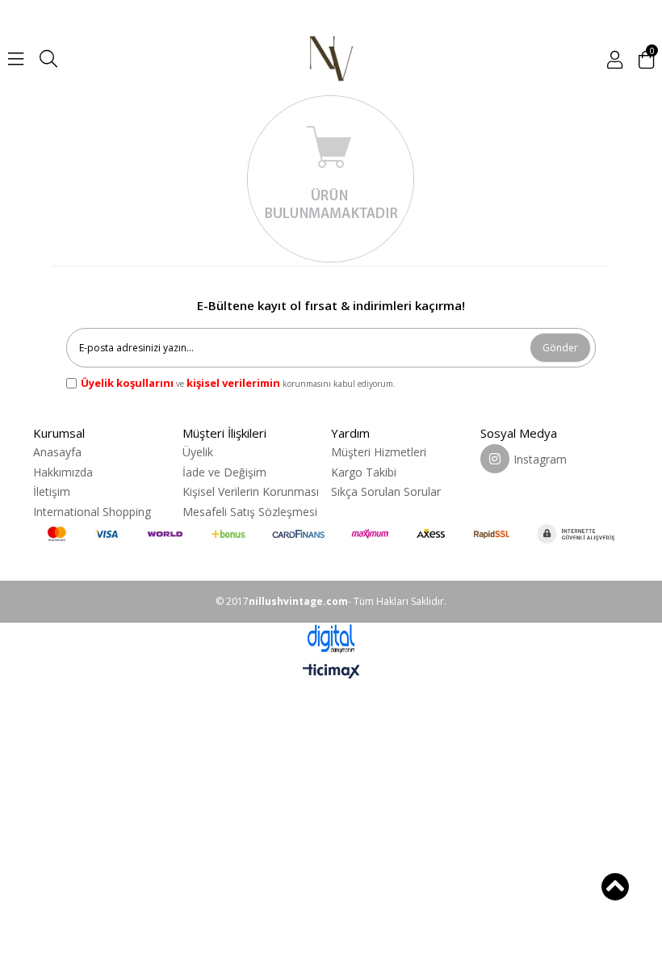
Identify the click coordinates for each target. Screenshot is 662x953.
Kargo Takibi (363, 472)
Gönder (560, 348)
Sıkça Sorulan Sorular (386, 491)
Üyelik (197, 452)
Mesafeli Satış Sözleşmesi (249, 511)
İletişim (51, 491)
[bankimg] (331, 533)
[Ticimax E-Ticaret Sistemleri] (331, 672)
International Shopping (92, 511)
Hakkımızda (63, 472)
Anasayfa (57, 452)
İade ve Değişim (224, 472)
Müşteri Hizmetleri (378, 452)
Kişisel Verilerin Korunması (250, 491)
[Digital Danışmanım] (331, 639)
